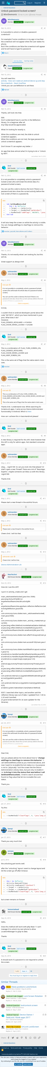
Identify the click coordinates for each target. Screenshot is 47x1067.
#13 (44, 552)
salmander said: (8, 557)
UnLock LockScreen (30, 1026)
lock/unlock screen (29, 1005)
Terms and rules (16, 1048)
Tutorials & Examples (16, 1020)
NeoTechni (12, 574)
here (29, 411)
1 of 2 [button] (17, 971)
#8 (45, 386)
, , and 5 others (18, 231)
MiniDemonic (10, 14)
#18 (44, 860)
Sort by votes (28, 61)
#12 (44, 521)
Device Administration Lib (11, 564)
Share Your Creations (21, 1029)
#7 (45, 344)
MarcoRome (10, 1029)
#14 (44, 583)
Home (41, 1048)
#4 (45, 175)
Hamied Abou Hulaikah (13, 989)
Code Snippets (22, 998)
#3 (45, 109)
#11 (44, 498)
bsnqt (10, 714)
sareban (8, 1008)
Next (24, 971)
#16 (44, 804)
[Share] (41, 28)
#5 (45, 250)
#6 (45, 280)
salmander (12, 271)
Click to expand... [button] (23, 303)
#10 (44, 463)
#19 (44, 918)
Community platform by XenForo (20, 1054)
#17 (44, 837)
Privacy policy (27, 1048)
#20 (44, 956)
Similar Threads (36, 15)
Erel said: (6, 285)
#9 (45, 436)
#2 (45, 74)
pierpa (10, 851)
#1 (45, 28)
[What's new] (44, 3)
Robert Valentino (11, 998)
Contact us (5, 1048)
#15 (44, 723)
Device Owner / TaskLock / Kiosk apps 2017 (20, 1016)
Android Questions (18, 1008)
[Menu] (3, 3)
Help (35, 1048)
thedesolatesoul (15, 66)
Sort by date (18, 61)
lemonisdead (13, 909)
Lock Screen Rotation (33, 996)
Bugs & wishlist (26, 989)
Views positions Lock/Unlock (24, 986)
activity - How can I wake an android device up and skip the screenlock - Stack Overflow (23, 82)
